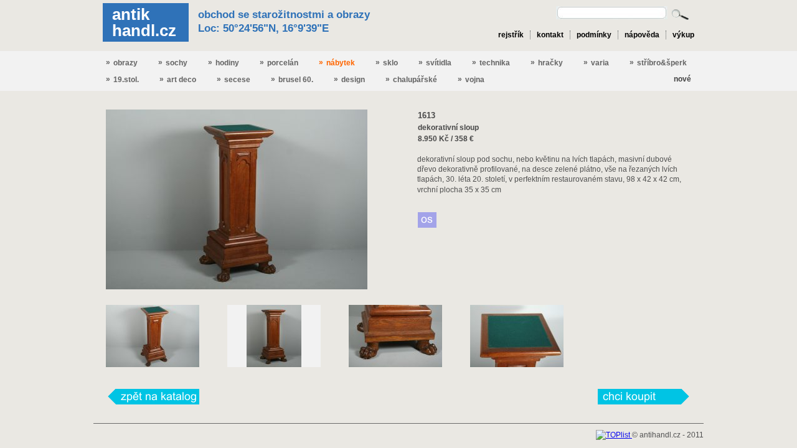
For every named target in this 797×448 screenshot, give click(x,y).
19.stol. (122, 79)
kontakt (550, 34)
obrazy (122, 62)
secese (233, 79)
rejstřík (511, 34)
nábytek (337, 62)
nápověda (642, 34)
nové (682, 79)
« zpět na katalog (152, 396)
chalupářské (411, 79)
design (349, 79)
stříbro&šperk (658, 62)
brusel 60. (292, 79)
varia (596, 62)
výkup (683, 34)
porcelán (279, 62)
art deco (177, 79)
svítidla (434, 62)
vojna (471, 79)
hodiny (223, 62)
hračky (547, 62)
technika (491, 62)
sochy (172, 62)
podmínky (594, 34)
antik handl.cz (144, 22)
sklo (386, 62)
